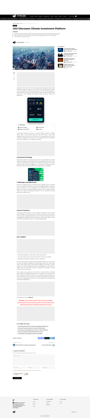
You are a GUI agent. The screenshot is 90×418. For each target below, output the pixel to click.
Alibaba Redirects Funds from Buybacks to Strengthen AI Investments (69, 59)
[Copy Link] (51, 338)
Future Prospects (41, 127)
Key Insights (40, 129)
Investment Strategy (23, 127)
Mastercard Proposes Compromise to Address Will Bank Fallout (31, 328)
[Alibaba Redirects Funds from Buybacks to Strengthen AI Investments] (60, 60)
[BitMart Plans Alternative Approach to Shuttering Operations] (60, 55)
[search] (71, 16)
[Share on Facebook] (14, 76)
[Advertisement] (45, 415)
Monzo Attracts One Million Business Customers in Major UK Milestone (33, 330)
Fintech (21, 23)
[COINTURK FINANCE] (19, 16)
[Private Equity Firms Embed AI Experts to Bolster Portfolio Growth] (60, 50)
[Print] (54, 338)
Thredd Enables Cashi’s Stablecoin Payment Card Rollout (30, 333)
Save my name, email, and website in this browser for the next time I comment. (27, 370)
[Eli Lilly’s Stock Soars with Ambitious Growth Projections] (60, 66)
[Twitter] (69, 16)
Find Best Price (36, 119)
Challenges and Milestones (24, 129)
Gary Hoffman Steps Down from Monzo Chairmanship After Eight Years (33, 326)
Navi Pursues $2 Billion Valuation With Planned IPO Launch (30, 331)
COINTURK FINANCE (20, 42)
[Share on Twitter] (14, 79)
